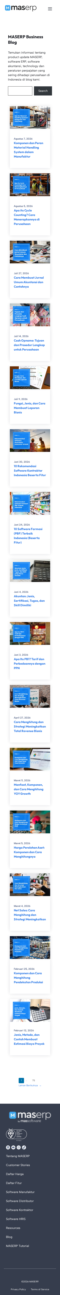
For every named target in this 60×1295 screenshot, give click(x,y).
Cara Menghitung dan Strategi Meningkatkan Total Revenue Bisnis (30, 726)
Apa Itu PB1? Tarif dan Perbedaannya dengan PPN (29, 663)
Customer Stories (18, 1165)
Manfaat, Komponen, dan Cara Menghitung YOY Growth (29, 789)
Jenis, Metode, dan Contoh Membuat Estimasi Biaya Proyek (29, 1039)
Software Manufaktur (20, 1192)
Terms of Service (40, 1289)
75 (33, 1080)
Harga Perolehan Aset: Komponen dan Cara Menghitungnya (29, 852)
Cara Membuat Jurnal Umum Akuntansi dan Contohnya (29, 282)
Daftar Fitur (14, 1183)
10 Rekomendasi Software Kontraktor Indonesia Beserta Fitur (30, 470)
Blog (9, 1237)
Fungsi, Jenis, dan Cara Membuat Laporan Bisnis (29, 407)
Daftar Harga (15, 1174)
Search (43, 91)
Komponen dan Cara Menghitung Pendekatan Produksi (28, 977)
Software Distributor (20, 1201)
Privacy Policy (18, 1289)
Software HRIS (16, 1219)
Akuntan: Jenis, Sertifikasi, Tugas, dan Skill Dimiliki (29, 600)
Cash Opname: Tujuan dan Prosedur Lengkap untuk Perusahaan (29, 345)
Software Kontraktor (19, 1210)
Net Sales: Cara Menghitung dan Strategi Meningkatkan (30, 914)
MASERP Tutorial (17, 1246)
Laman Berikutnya (30, 1085)
